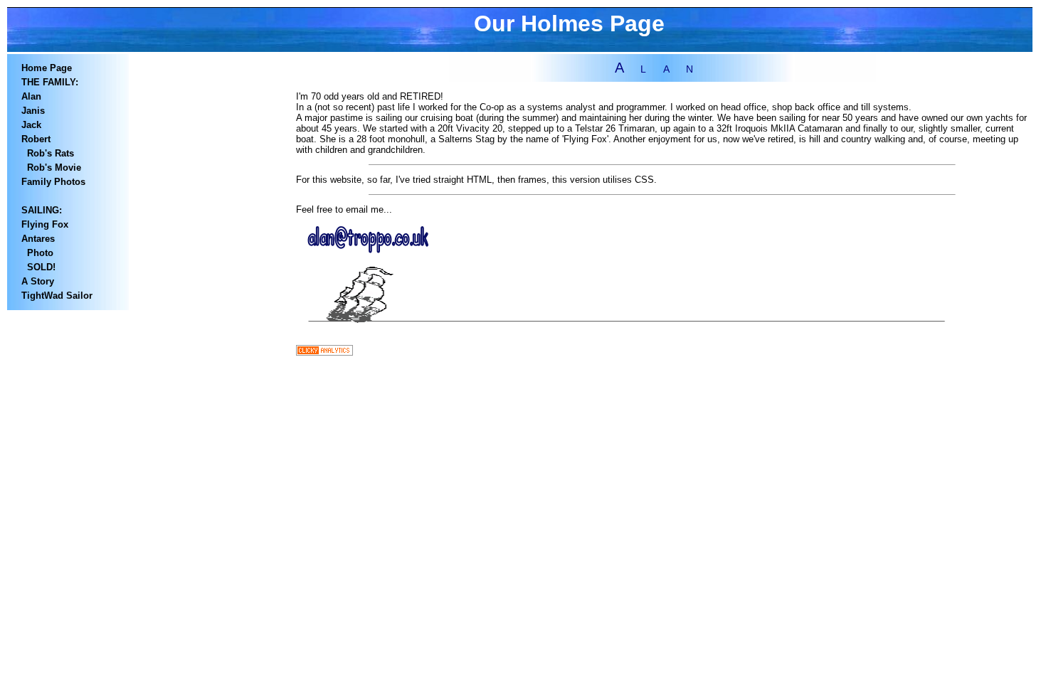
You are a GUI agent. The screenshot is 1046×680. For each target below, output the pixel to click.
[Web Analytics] (324, 352)
